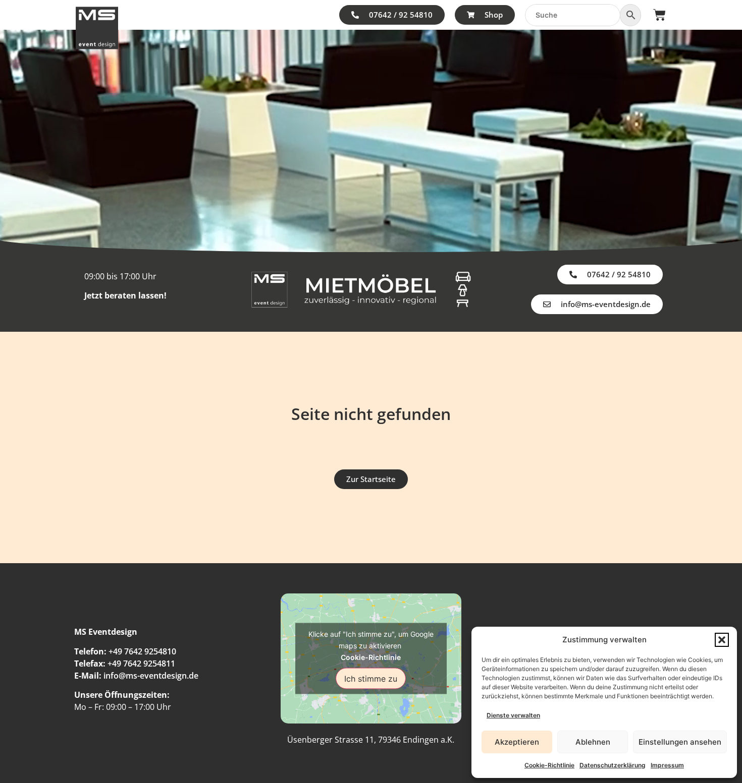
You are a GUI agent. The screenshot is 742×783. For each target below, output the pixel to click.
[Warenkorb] (659, 15)
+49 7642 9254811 (141, 663)
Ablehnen (592, 742)
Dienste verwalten (513, 715)
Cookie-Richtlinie (549, 765)
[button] (722, 640)
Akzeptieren (517, 742)
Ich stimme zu (370, 678)
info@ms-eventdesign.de (150, 675)
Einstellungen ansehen (680, 742)
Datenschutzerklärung (612, 765)
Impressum (667, 765)
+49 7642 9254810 (142, 651)
